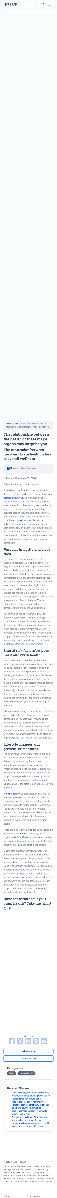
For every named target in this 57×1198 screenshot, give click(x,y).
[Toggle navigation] (49, 4)
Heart (11, 1073)
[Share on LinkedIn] (28, 1043)
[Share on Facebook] (12, 1043)
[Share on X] (20, 1043)
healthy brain (25, 520)
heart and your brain (13, 497)
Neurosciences (26, 1073)
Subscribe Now (28, 1051)
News (15, 424)
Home (8, 424)
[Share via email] (44, 1043)
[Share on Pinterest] (36, 1043)
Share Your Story (28, 1058)
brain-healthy (12, 793)
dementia (22, 833)
